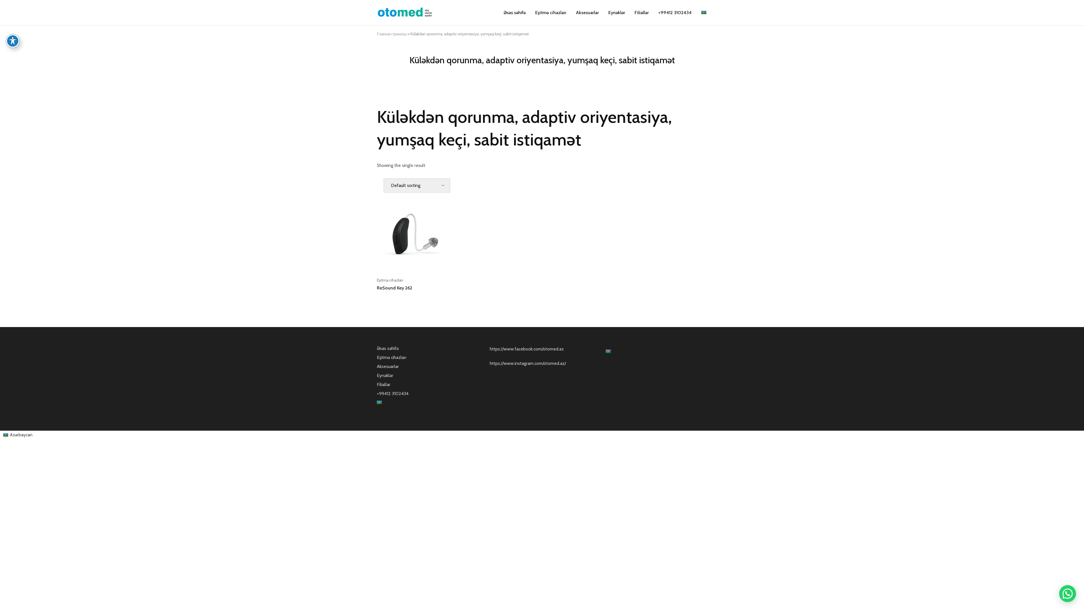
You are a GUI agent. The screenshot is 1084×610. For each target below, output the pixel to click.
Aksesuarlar (587, 12)
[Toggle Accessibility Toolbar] (12, 41)
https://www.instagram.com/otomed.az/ (528, 363)
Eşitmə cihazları (550, 12)
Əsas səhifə (515, 12)
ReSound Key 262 (394, 288)
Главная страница (391, 33)
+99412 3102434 (675, 12)
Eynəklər (616, 12)
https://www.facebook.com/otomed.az (527, 349)
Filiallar (642, 12)
